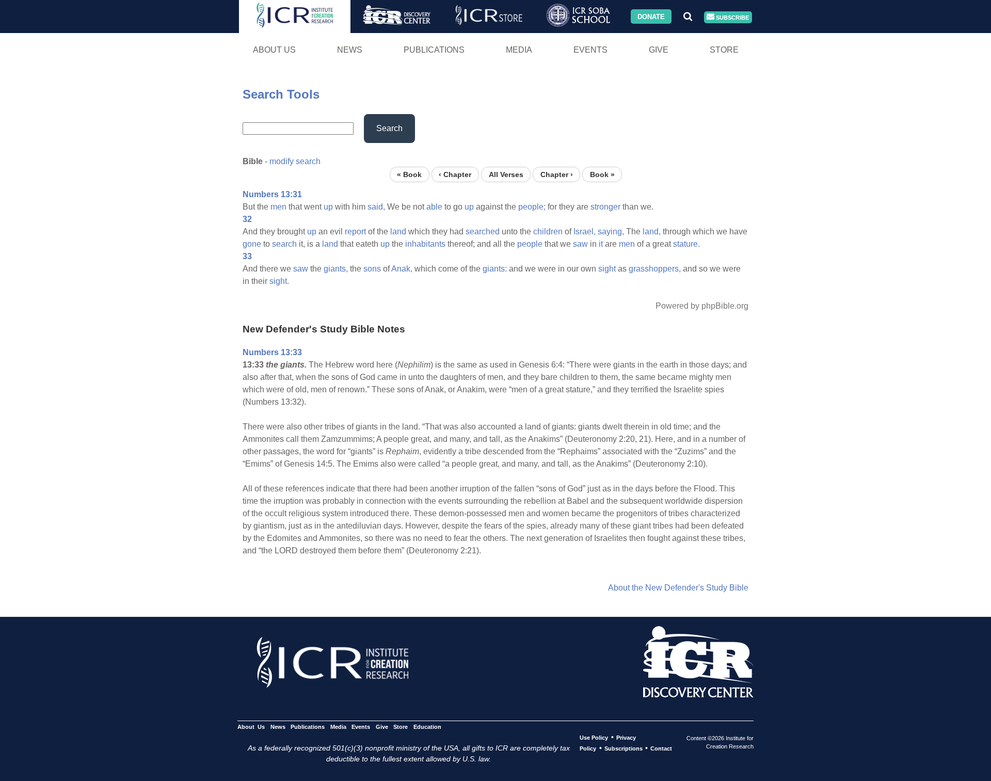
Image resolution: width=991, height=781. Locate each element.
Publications (434, 49)
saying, (611, 231)
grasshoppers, (655, 268)
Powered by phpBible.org (702, 305)
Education (427, 727)
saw (580, 244)
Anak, (401, 268)
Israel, (584, 231)
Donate (651, 16)
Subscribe (731, 17)
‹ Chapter (455, 174)
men (278, 206)
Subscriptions (623, 748)
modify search (295, 161)
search (284, 244)
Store (724, 49)
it (601, 244)
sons (372, 268)
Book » (602, 174)
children (548, 231)
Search (389, 128)
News (349, 49)
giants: (495, 268)
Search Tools (281, 94)
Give (658, 49)
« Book (409, 174)
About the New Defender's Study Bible (678, 587)
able (434, 206)
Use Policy (594, 738)
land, (652, 231)
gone (252, 244)
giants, (336, 268)
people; (532, 206)
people (529, 244)
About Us (274, 49)
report (355, 231)
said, (376, 206)
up (328, 206)
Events (590, 49)
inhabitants (425, 244)
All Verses (506, 174)
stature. (686, 244)
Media (519, 49)
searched (483, 231)
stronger (605, 206)
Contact (661, 748)
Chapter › (556, 174)
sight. (279, 281)
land (398, 231)
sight (607, 268)
